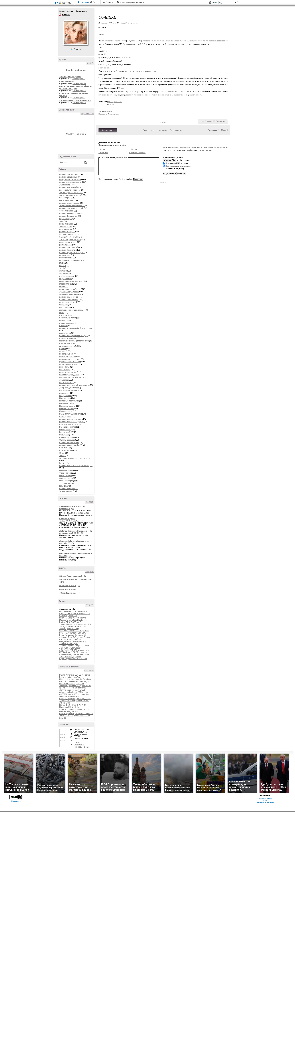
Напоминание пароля (137, 153)
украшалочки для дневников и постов (75, 458)
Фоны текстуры (66, 481)
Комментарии (81, 11)
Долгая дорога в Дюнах (70, 77)
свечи (61, 313)
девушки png (64, 185)
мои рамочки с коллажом (70, 179)
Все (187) (89, 605)
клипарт (62, 320)
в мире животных (66, 276)
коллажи (63, 326)
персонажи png (66, 219)
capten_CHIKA (65, 614)
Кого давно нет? (66, 611)
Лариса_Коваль (83, 646)
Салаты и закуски (67, 440)
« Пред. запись (147, 130)
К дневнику (162, 130)
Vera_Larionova (66, 631)
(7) (84, 576)
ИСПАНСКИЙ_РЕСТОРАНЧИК (72, 705)
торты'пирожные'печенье (70, 193)
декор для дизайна (67, 388)
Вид (214, 3)
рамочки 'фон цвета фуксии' (71, 422)
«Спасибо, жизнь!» (67, 586)
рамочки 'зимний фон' (68, 300)
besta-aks (73, 688)
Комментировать (108, 130)
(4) (72, 509)
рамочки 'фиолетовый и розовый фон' (75, 466)
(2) (82, 533)
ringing (81, 694)
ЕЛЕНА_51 (64, 639)
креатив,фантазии (67, 343)
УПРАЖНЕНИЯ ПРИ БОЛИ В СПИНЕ (75, 580)
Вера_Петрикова (66, 635)
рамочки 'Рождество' (68, 216)
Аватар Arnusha (75, 32)
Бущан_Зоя (76, 633)
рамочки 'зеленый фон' (69, 297)
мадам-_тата (83, 650)
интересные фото (67, 302)
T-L (75, 626)
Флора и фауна (66, 478)
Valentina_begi (73, 629)
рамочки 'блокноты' (67, 250)
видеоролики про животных (71, 281)
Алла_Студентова (81, 631)
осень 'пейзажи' (66, 211)
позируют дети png (67, 242)
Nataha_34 (82, 620)
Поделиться (220, 121)
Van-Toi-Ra (86, 686)
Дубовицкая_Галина (81, 637)
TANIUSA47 (82, 626)
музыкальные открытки (69, 364)
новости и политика (68, 372)
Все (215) (89, 572)
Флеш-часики (65, 473)
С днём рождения (67, 437)
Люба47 (78, 648)
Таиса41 (63, 716)
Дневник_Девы (65, 637)
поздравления (65, 396)
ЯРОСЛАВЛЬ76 (80, 659)
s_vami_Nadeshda (67, 624)
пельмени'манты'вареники (70, 260)
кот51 (85, 641)
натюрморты (65, 255)
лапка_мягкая (80, 716)
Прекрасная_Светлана (69, 711)
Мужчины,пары (66, 411)
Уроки (62, 463)
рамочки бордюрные (68, 177)
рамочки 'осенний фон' (69, 203)
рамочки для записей (68, 247)
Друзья (70, 11)
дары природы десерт (69, 292)
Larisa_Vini (72, 616)
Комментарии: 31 (79, 84)
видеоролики (65, 279)
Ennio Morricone (66, 81)
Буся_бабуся (65, 633)
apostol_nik (64, 688)
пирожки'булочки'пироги (69, 190)
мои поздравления (67, 356)
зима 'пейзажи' (65, 226)
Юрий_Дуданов (66, 659)
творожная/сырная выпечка (71, 206)
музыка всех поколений (69, 362)
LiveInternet (63, 2)
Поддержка (210, 2)
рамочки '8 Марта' (67, 232)
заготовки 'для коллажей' (70, 239)
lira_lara (84, 692)
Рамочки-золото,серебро (70, 424)
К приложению (87, 113)
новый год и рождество (69, 375)
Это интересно (66, 491)
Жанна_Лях (64, 703)
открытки (63, 315)
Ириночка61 (64, 707)
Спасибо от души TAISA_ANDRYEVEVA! (69, 520)
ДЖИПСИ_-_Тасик (83, 699)
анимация (63, 273)
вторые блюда (65, 284)
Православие (65, 429)
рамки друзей (65, 416)
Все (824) (89, 502)
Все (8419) (89, 670)
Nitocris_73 (84, 681)
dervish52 (82, 688)
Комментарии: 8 (79, 98)
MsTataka (73, 620)
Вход (95, 2)
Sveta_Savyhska (66, 626)
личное (62, 351)
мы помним (64, 367)
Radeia (62, 622)
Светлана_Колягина (84, 714)
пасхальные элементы (69, 390)
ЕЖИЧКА (85, 701)
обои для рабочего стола (70, 377)
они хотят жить (66, 383)
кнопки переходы (67, 323)
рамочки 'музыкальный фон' (71, 253)
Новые (224, 130)
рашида (62, 718)
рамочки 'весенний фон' (69, 213)
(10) (82, 521)
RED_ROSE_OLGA (74, 622)
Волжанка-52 (80, 635)
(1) (79, 589)
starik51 (88, 624)
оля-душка (84, 654)
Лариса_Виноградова (68, 644)
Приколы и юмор (66, 409)
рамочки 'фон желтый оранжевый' (74, 385)
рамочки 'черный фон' (68, 489)
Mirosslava (63, 620)
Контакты (265, 800)
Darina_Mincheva (66, 675)
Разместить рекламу (265, 802)
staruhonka (64, 696)
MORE (62, 263)
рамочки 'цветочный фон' (70, 187)
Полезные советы (67, 406)
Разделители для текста (70, 414)
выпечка (63, 286)
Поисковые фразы (82, 747)
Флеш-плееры (65, 476)
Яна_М (70, 716)
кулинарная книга (67, 346)
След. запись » (176, 130)
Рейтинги (109, 2)
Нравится (208, 121)
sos (60, 268)
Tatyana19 (63, 686)
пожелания (64, 393)
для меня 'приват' (67, 234)
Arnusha (60, 15)
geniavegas (85, 614)
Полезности (64, 398)
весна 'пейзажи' (66, 224)
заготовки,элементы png (70, 195)
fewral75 (81, 690)
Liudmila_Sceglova (67, 618)
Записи (62, 11)
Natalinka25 (74, 681)
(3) (73, 543)
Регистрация (84, 2)
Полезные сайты (66, 403)
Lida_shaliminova (66, 679)
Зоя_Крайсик (75, 639)
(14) (62, 582)
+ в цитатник (133, 23)
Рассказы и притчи (67, 427)
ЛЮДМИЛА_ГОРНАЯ (68, 650)
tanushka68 (74, 696)
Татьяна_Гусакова (73, 656)
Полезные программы (69, 401)
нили (88, 716)
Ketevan (62, 677)
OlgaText (63, 683)
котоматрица (65, 333)
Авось (122, 2)
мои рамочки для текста (69, 359)
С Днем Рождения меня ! (70, 576)
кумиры (62, 349)
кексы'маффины (66, 200)
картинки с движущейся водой (72, 310)
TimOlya (62, 629)
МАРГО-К (63, 652)
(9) (79, 586)
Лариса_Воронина (67, 646)
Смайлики (63, 448)
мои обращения (66, 354)
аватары (63, 271)
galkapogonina (65, 692)
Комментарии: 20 (78, 79)
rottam (86, 694)
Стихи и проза (65, 450)
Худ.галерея (64, 483)
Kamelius (63, 616)
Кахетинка (77, 641)
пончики (62, 266)
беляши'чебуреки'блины (69, 237)
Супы (61, 453)
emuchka (76, 614)
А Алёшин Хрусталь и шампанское (75, 100)
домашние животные (68, 294)
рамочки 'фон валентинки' (70, 419)
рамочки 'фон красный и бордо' (73, 336)
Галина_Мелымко (67, 699)
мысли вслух (64, 369)
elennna (62, 690)
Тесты (62, 456)
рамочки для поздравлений (71, 208)
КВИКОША (74, 707)
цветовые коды (66, 258)
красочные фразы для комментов (74, 341)
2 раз (110, 111)
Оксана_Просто (83, 709)
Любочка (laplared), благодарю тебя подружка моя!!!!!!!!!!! (75, 532)
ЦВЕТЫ (62, 486)
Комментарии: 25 (79, 91)
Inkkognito (86, 675)
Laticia (69, 677)
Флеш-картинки (66, 470)
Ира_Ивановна (66, 641)
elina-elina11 (72, 690)
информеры (64, 307)
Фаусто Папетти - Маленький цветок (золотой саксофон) (75, 87)
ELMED (78, 675)
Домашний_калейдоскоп (70, 701)
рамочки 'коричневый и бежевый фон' (75, 328)
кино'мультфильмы (67, 318)
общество (63, 380)
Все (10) (90, 63)
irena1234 (76, 692)
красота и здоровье (67, 338)
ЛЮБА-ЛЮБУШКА (67, 648)
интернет (63, 305)
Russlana (71, 683)
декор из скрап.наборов (69, 289)
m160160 (63, 694)
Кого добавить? (81, 611)
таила (62, 656)
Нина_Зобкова (72, 654)
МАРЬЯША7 (73, 652)
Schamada (80, 624)
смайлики (123, 157)
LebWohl (76, 677)
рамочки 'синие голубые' (70, 445)
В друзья (78, 49)
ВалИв (84, 633)
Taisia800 (80, 683)
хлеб (61, 221)
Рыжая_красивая (66, 714)
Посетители (79, 745)
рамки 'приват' (65, 245)
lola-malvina (81, 618)
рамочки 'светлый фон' (69, 443)
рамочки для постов (68, 174)
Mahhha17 (63, 681)
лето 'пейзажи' (65, 229)
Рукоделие (64, 435)
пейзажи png (65, 198)
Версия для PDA (265, 798)
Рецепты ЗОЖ (65, 432)
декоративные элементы (70, 182)
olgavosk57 (72, 694)
